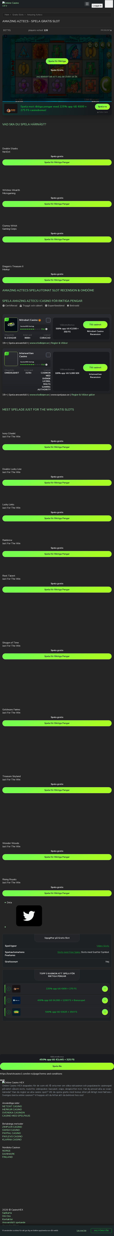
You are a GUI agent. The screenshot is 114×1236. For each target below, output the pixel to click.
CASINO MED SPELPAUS (16, 1115)
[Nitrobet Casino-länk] (11, 330)
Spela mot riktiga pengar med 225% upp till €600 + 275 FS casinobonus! (53, 108)
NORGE (6, 1150)
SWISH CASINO (11, 1130)
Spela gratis (57, 156)
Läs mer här (81, 1230)
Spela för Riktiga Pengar (57, 162)
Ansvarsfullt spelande (13, 1222)
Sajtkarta (7, 1213)
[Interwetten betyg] (46, 364)
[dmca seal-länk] (5, 1181)
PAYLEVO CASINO (12, 1136)
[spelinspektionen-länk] (5, 1195)
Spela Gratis (57, 70)
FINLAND (7, 1157)
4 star (22, 30)
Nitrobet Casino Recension (95, 333)
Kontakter (7, 1219)
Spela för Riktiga (57, 61)
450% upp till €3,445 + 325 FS (57, 1059)
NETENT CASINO (12, 1106)
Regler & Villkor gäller (83, 394)
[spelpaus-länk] (5, 1202)
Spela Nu (57, 1066)
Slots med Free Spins (68, 952)
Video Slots (103, 946)
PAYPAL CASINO (11, 1133)
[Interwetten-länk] (11, 365)
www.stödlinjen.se (39, 343)
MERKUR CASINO (12, 1109)
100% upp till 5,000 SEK (67, 373)
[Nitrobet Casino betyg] (46, 329)
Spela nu (102, 106)
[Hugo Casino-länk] (11, 108)
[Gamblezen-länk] (16, 1012)
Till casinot (95, 324)
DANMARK (8, 1154)
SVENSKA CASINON (13, 1112)
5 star (25, 30)
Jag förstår (101, 1230)
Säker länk (103, 112)
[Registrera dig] (109, 4)
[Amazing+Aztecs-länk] (29, 927)
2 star (16, 30)
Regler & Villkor (59, 343)
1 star (13, 30)
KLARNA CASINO (12, 1139)
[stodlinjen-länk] (5, 1188)
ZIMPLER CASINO (12, 1127)
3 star (19, 30)
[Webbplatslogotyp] (43, 3)
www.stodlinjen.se (39, 394)
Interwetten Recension (95, 376)
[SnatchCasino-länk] (11, 1052)
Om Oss (6, 1216)
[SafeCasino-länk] (16, 1000)
